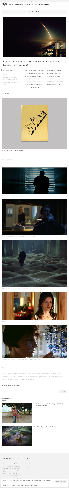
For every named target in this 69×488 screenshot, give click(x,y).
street (36, 376)
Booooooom (29, 466)
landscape (14, 79)
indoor (32, 379)
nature (5, 82)
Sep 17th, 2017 (6, 74)
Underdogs (29, 463)
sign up (63, 391)
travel (52, 376)
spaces (38, 373)
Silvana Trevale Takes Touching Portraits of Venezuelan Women (48, 404)
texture (16, 379)
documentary (7, 79)
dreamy (48, 373)
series (4, 85)
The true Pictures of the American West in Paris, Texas (18, 236)
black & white (25, 376)
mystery (43, 373)
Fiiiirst (27, 468)
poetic (16, 82)
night (61, 376)
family (31, 376)
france (41, 376)
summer (53, 373)
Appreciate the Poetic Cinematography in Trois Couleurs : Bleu (21, 359)
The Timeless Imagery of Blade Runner (14, 196)
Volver (4, 321)
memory (27, 379)
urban (18, 376)
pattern (59, 373)
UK (44, 376)
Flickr (43, 1)
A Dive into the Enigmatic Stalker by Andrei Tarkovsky (18, 289)
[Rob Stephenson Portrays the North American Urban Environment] (34, 37)
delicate (21, 379)
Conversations (7, 70)
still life (13, 376)
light (15, 373)
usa (29, 373)
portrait (24, 373)
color (48, 376)
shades (57, 376)
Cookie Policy (37, 485)
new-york (10, 82)
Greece (4, 379)
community (14, 77)
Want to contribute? (7, 1)
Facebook (35, 1)
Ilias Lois (4, 475)
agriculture (6, 77)
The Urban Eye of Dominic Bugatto (45, 427)
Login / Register (57, 1)
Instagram (26, 1)
